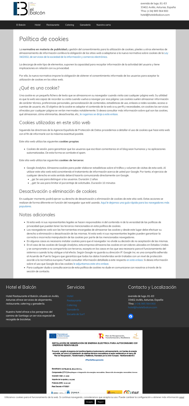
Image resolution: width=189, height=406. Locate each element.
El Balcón (21, 24)
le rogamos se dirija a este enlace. (99, 114)
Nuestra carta (103, 24)
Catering (69, 24)
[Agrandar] (138, 334)
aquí (181, 397)
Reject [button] (101, 402)
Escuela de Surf (76, 314)
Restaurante (52, 24)
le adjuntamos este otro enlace (91, 263)
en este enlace (135, 259)
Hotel (37, 24)
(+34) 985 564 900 (157, 10)
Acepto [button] (89, 402)
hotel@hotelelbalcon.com (155, 14)
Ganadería (85, 24)
